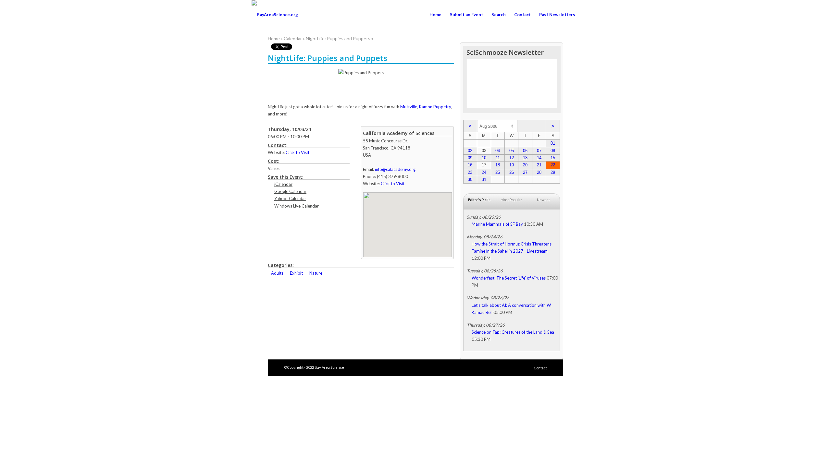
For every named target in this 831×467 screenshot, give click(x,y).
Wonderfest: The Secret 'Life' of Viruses (509, 278)
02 (470, 150)
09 (470, 157)
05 (511, 150)
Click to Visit (297, 152)
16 (470, 164)
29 (553, 172)
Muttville (408, 106)
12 (511, 157)
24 (484, 172)
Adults (277, 273)
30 (470, 179)
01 (553, 143)
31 (484, 179)
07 (539, 150)
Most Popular (511, 200)
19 (511, 164)
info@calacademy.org (395, 169)
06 (525, 150)
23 (470, 172)
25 (497, 172)
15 (553, 157)
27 (525, 172)
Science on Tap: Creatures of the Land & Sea (513, 332)
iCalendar (283, 184)
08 (553, 150)
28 (539, 172)
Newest (543, 200)
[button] (407, 221)
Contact (540, 368)
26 (511, 172)
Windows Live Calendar (296, 206)
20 (525, 164)
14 (539, 157)
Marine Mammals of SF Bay (497, 224)
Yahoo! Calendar (290, 198)
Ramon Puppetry (435, 106)
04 (497, 150)
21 (539, 164)
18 (497, 164)
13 (525, 157)
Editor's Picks (479, 200)
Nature (315, 273)
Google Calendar (290, 191)
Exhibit (296, 273)
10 (484, 157)
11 (498, 157)
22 (553, 164)
